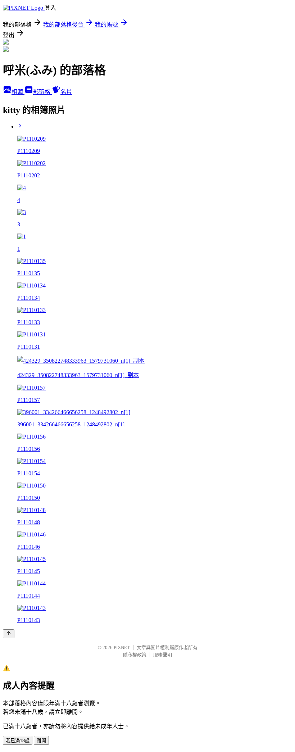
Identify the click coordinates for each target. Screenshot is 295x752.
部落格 (42, 92)
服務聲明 (162, 654)
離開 (41, 740)
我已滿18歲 (18, 740)
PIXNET (122, 647)
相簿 (18, 92)
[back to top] (8, 633)
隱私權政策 (134, 654)
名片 (66, 92)
